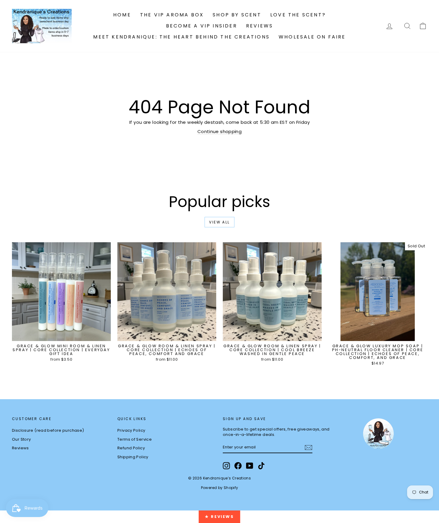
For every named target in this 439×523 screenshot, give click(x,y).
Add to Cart (61, 334)
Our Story (21, 439)
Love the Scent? (298, 14)
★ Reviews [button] (219, 516)
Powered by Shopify (219, 487)
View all (219, 222)
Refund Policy (131, 448)
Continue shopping (219, 131)
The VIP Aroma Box (172, 14)
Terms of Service (134, 439)
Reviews (259, 25)
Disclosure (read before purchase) (48, 430)
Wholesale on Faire (312, 36)
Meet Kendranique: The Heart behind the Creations (181, 36)
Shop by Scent (237, 14)
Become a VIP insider (201, 25)
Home (122, 14)
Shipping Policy (132, 457)
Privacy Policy (131, 430)
